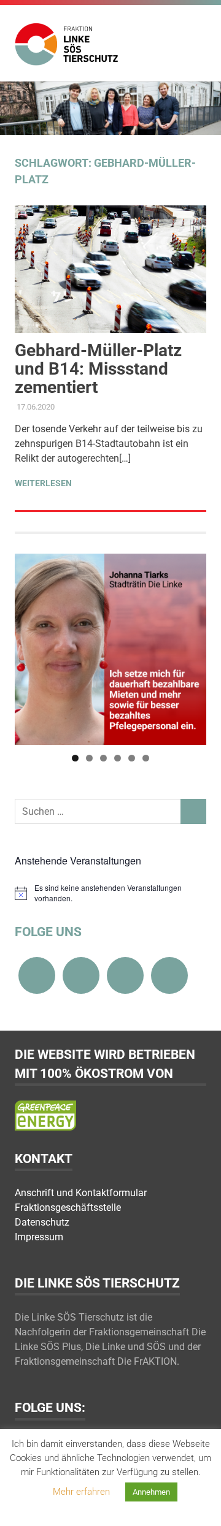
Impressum (39, 1237)
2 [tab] (89, 758)
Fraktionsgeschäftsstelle (68, 1207)
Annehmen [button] (151, 1492)
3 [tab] (103, 758)
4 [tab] (117, 758)
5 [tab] (131, 758)
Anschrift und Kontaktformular (81, 1193)
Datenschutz (42, 1222)
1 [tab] (75, 758)
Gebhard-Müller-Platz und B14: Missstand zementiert (98, 368)
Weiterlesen (43, 483)
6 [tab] (145, 758)
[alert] (110, 893)
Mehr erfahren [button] (81, 1491)
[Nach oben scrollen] (199, 1504)
